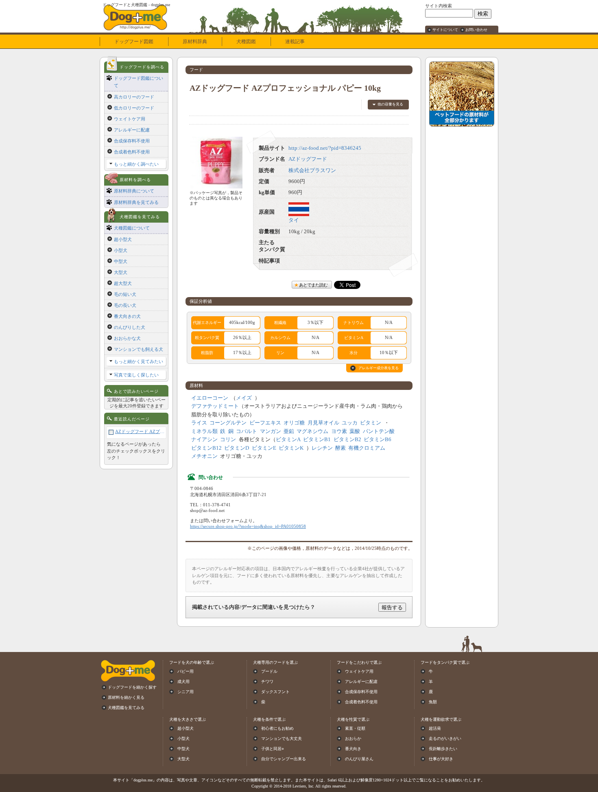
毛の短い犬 (125, 294)
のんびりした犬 (129, 327)
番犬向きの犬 (127, 316)
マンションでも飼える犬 (138, 349)
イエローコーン (209, 398)
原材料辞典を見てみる (136, 202)
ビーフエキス (265, 423)
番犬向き (353, 748)
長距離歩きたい (443, 748)
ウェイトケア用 (129, 118)
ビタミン (370, 423)
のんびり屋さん (359, 759)
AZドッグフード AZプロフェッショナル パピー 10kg (139, 431)
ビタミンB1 (317, 439)
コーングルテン (228, 423)
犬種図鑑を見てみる (126, 707)
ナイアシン (204, 439)
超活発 (435, 728)
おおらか (353, 738)
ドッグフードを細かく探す (132, 687)
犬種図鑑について (132, 227)
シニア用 (185, 691)
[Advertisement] (461, 253)
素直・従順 (355, 728)
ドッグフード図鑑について (138, 82)
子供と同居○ (272, 748)
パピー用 (185, 671)
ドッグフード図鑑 (133, 41)
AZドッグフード (307, 159)
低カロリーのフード (134, 107)
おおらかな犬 (127, 338)
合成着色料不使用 (132, 151)
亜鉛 (289, 431)
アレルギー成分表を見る (378, 368)
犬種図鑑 (246, 41)
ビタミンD (236, 448)
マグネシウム (312, 431)
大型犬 (120, 272)
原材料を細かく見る (126, 697)
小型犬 (120, 250)
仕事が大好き (441, 759)
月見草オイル (323, 423)
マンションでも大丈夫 (281, 738)
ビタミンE (264, 448)
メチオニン (204, 456)
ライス (199, 423)
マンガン (270, 431)
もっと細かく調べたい (136, 164)
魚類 (433, 702)
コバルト (246, 431)
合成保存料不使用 (132, 140)
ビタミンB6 (377, 439)
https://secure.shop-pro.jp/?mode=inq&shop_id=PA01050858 (248, 526)
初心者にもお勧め (277, 728)
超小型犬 (123, 239)
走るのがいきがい (445, 738)
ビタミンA (288, 439)
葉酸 (354, 431)
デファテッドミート (215, 406)
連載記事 (295, 41)
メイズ (244, 398)
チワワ (267, 681)
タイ (293, 220)
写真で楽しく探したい (136, 374)
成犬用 (183, 681)
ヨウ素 (339, 431)
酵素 (340, 448)
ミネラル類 (204, 431)
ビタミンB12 (206, 448)
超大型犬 (123, 283)
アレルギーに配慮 (132, 129)
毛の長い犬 (125, 305)
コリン (228, 439)
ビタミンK (291, 448)
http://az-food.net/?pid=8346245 (324, 148)
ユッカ (350, 423)
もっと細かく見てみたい (138, 361)
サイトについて (445, 30)
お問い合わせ (476, 30)
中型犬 (120, 261)
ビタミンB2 (347, 439)
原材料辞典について (134, 190)
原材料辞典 (195, 41)
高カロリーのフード (134, 96)
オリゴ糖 (294, 423)
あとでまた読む (313, 284)
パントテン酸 (379, 431)
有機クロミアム (366, 448)
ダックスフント (275, 691)
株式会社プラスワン (312, 170)
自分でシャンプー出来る (283, 759)
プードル (269, 671)
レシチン (322, 448)
